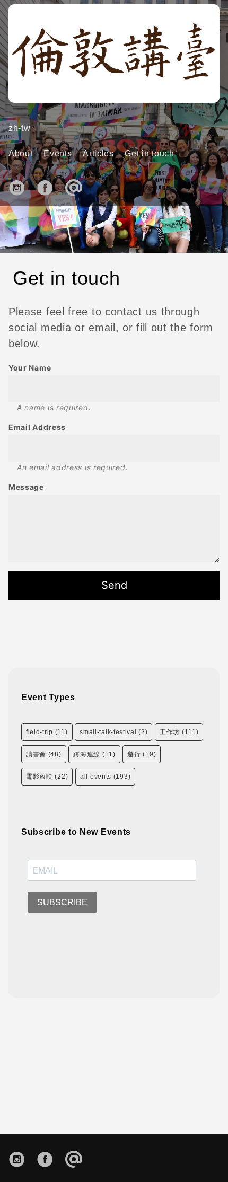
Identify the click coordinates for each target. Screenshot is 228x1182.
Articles (98, 153)
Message (26, 486)
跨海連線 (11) (94, 754)
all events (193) (105, 776)
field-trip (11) (47, 732)
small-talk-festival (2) (113, 732)
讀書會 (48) (44, 754)
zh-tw (19, 128)
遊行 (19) (141, 754)
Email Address (37, 426)
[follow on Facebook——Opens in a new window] (48, 186)
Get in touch (149, 153)
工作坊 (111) (179, 732)
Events (57, 153)
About (20, 153)
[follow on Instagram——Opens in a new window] (20, 186)
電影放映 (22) (47, 776)
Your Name (29, 367)
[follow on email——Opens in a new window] (77, 186)
